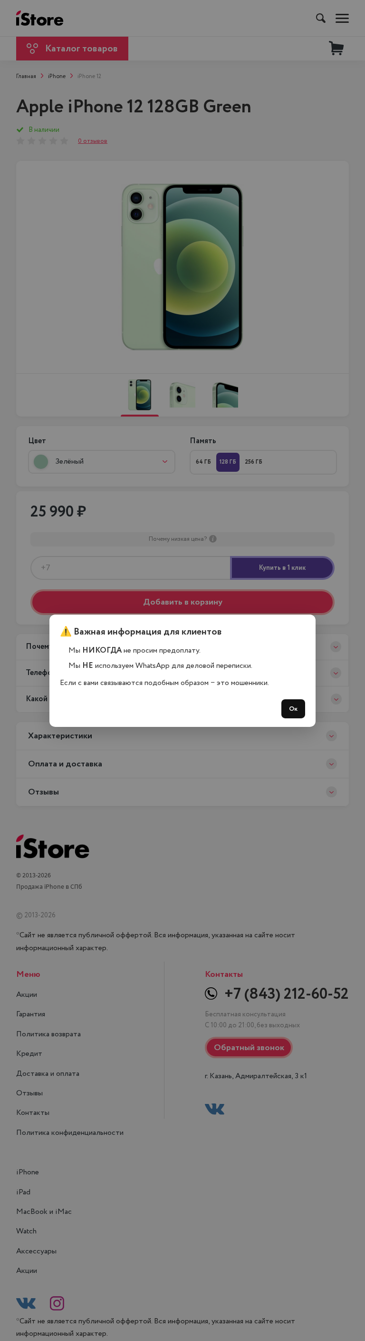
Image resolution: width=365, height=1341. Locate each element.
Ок (293, 709)
